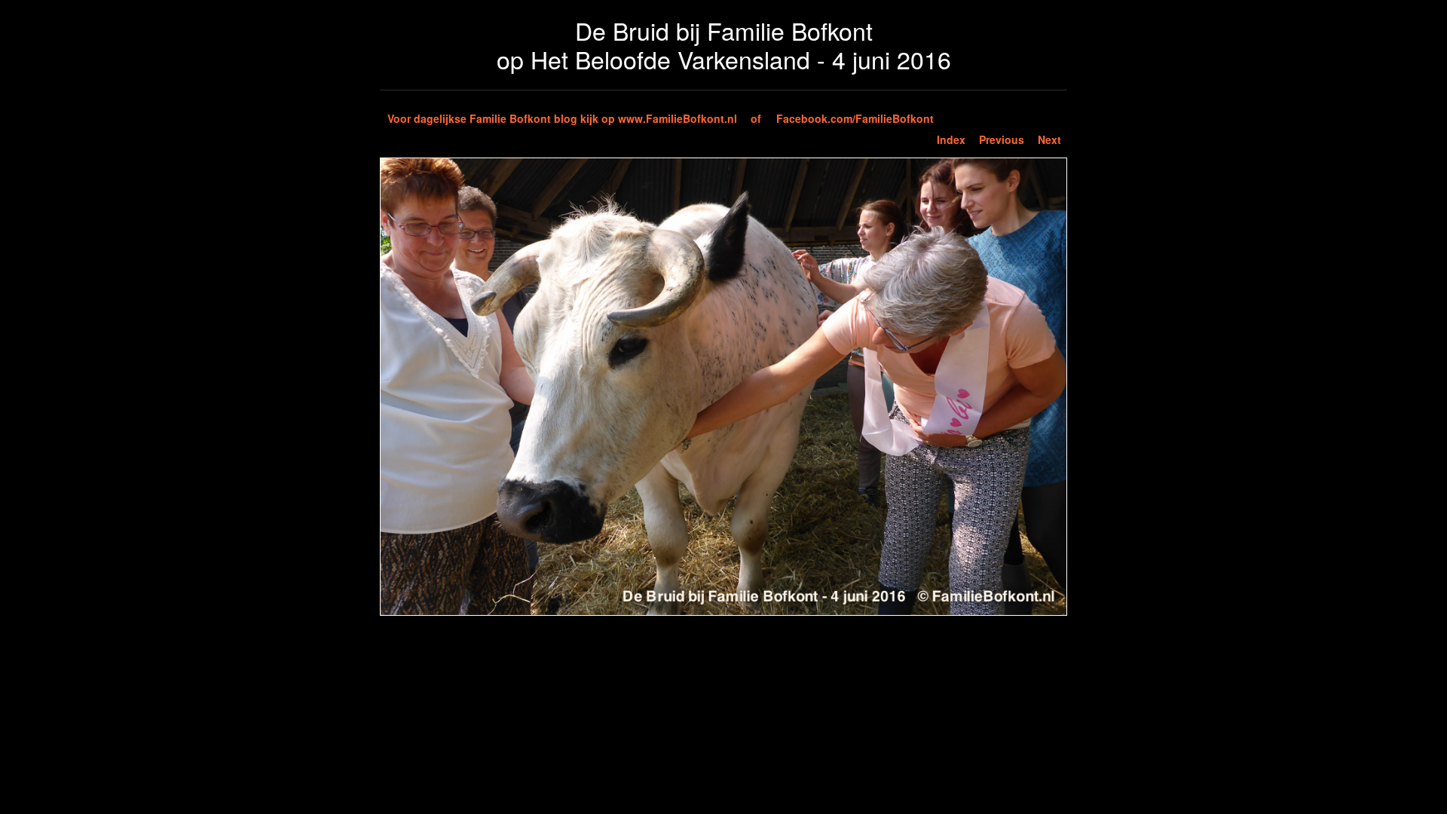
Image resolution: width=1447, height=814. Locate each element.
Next (1049, 139)
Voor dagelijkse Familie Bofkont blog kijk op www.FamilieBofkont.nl (562, 118)
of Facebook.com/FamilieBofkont (842, 118)
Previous (1001, 139)
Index (951, 139)
